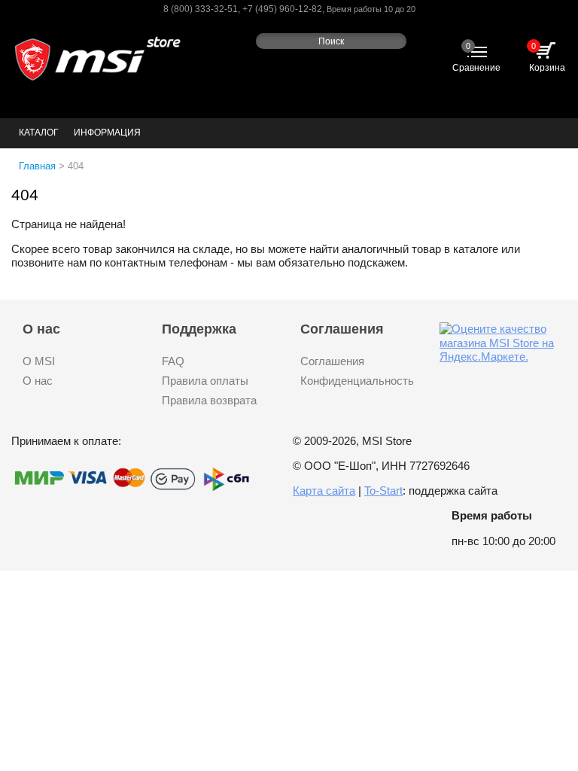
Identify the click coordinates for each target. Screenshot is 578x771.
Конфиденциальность (357, 380)
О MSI (39, 361)
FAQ (173, 361)
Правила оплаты (205, 380)
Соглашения (332, 361)
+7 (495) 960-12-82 (282, 9)
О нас (38, 380)
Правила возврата (209, 400)
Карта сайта (324, 490)
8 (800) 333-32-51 (200, 9)
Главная (37, 166)
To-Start (383, 490)
